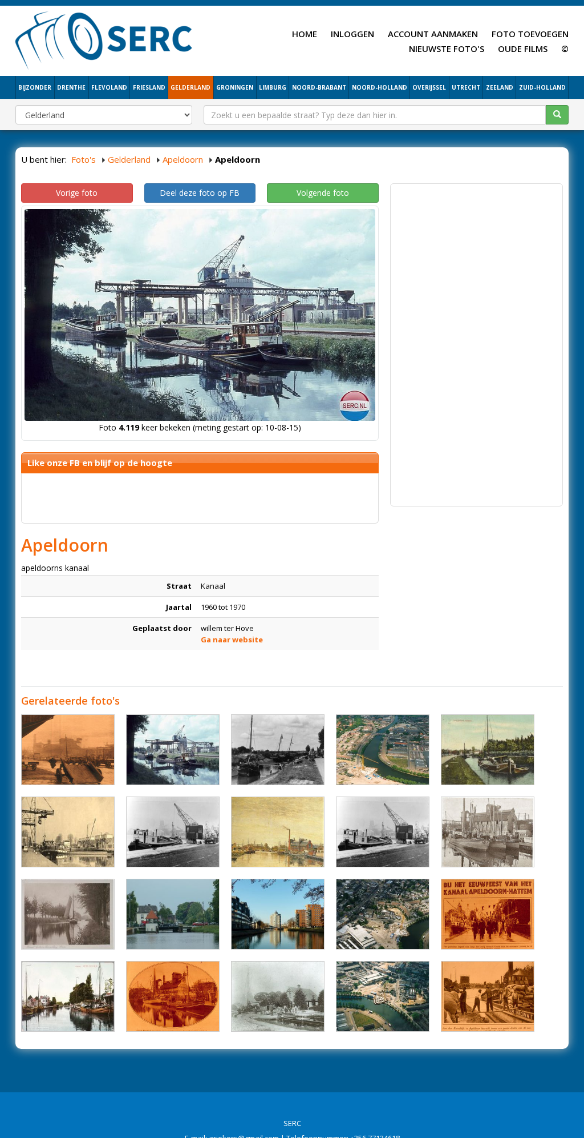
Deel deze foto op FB (200, 192)
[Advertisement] (476, 261)
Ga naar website (232, 639)
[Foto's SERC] (104, 39)
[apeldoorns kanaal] (68, 749)
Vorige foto (77, 192)
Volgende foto (323, 192)
